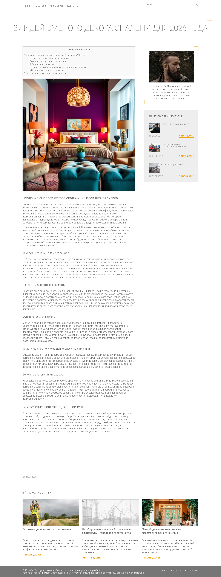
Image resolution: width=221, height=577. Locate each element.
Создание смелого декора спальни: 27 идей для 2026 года (55, 55)
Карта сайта (56, 5)
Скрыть (87, 49)
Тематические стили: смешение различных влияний (57, 67)
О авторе (40, 5)
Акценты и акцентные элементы (47, 61)
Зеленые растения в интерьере (46, 70)
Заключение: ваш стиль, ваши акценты (45, 73)
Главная (27, 5)
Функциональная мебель (42, 64)
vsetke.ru (50, 570)
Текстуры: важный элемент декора (48, 58)
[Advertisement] (78, 453)
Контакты (72, 5)
